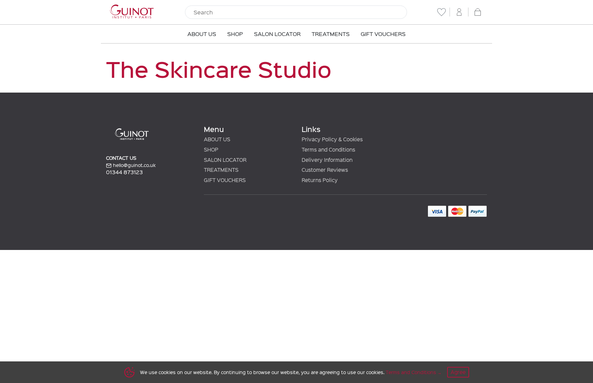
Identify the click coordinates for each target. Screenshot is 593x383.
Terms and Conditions (411, 372)
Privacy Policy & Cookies (332, 139)
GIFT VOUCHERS (225, 180)
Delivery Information (327, 159)
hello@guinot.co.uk (134, 165)
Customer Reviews (325, 169)
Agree (458, 372)
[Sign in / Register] (459, 12)
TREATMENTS (221, 169)
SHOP (211, 149)
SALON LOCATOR (225, 159)
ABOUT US (217, 139)
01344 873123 (124, 172)
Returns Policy (320, 180)
